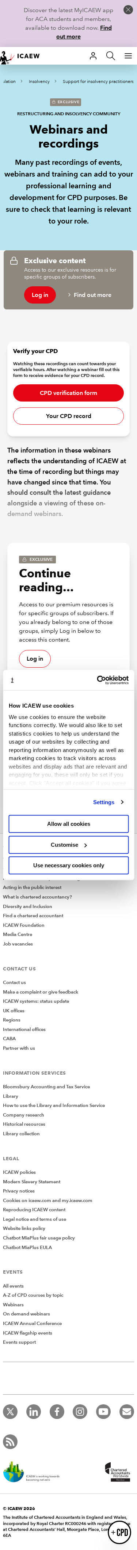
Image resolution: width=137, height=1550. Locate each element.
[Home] (23, 56)
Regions (11, 1020)
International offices (24, 1029)
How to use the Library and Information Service (54, 1105)
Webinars (13, 1305)
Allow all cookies (68, 824)
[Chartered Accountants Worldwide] (116, 1472)
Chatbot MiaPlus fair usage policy (39, 1238)
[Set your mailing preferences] (126, 1411)
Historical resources (24, 1124)
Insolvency (39, 81)
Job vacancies (18, 944)
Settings (104, 802)
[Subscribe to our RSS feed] (10, 1441)
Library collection (21, 1134)
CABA (9, 1039)
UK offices (13, 1011)
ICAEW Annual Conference (32, 1323)
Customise (64, 845)
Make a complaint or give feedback (40, 992)
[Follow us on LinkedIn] (33, 1411)
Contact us (14, 982)
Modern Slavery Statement (31, 1182)
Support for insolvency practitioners (98, 81)
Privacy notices (19, 1191)
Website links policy (24, 1228)
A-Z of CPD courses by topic (33, 1295)
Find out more (92, 294)
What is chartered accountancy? (37, 897)
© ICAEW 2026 (19, 1508)
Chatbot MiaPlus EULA (27, 1247)
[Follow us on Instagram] (80, 1411)
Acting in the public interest (32, 887)
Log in (40, 294)
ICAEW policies (19, 1172)
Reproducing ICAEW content (34, 1210)
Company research (23, 1115)
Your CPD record (68, 416)
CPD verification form (68, 392)
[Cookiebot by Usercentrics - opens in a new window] (97, 680)
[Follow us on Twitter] (10, 1411)
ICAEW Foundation (24, 925)
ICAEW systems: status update (36, 1001)
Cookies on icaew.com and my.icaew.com (47, 1201)
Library (10, 1096)
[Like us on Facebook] (57, 1411)
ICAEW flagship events (27, 1333)
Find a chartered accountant (33, 916)
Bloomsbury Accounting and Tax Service (46, 1087)
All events (13, 1286)
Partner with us (19, 1048)
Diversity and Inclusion (27, 907)
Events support (19, 1342)
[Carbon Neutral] (35, 1472)
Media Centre (17, 934)
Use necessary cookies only (68, 865)
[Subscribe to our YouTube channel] (103, 1411)
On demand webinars (26, 1314)
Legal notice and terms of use (34, 1219)
